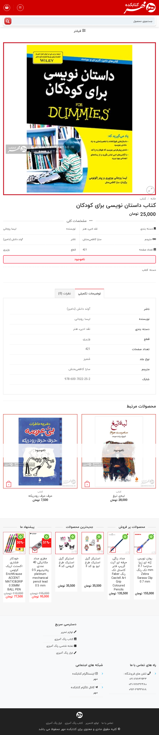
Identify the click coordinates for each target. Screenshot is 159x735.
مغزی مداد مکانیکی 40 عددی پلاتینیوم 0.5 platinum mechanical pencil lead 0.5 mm (40, 572)
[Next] (3, 462)
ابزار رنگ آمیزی (54, 723)
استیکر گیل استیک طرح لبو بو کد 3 (92, 562)
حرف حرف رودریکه (40, 496)
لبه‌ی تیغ (119, 496)
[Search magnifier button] (7, 21)
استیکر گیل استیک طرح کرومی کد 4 (66, 562)
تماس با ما (107, 723)
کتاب (143, 199)
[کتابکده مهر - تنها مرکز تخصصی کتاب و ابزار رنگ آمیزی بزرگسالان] (79, 715)
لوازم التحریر (92, 723)
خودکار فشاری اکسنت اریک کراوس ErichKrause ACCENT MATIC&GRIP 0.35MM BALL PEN (14, 574)
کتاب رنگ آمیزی (74, 723)
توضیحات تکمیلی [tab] (89, 293)
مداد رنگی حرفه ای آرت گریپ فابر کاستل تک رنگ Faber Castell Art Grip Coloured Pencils (118, 574)
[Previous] (156, 462)
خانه (153, 199)
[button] (20, 7)
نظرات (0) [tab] (64, 293)
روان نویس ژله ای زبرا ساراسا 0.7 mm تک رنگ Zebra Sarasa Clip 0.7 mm (145, 570)
